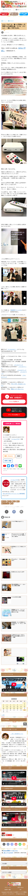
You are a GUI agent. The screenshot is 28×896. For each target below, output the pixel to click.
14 (20, 706)
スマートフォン (6, 503)
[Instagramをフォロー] (12, 844)
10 (7, 706)
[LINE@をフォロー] (20, 844)
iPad (14, 501)
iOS (18, 501)
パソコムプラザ (15, 439)
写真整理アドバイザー (16, 310)
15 (24, 706)
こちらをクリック (18, 365)
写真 (12, 503)
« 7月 (3, 715)
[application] (14, 684)
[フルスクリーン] (24, 690)
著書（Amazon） (8, 456)
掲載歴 (18, 456)
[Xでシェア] (6, 512)
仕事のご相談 (7, 460)
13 (17, 706)
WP (20, 889)
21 (20, 708)
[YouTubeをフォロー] (16, 844)
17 (7, 708)
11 (10, 706)
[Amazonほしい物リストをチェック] (24, 844)
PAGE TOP (26, 868)
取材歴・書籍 (8, 889)
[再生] (3, 690)
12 (14, 706)
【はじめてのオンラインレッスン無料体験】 (13, 493)
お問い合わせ (20, 887)
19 (14, 708)
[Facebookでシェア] (14, 512)
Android (4, 501)
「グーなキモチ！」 (12, 349)
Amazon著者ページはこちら (10, 850)
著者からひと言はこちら (17, 389)
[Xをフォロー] (4, 844)
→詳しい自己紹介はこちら (16, 733)
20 (17, 708)
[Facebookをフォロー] (8, 844)
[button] (21, 512)
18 (10, 708)
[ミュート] (22, 690)
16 (3, 708)
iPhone (9, 501)
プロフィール (8, 887)
